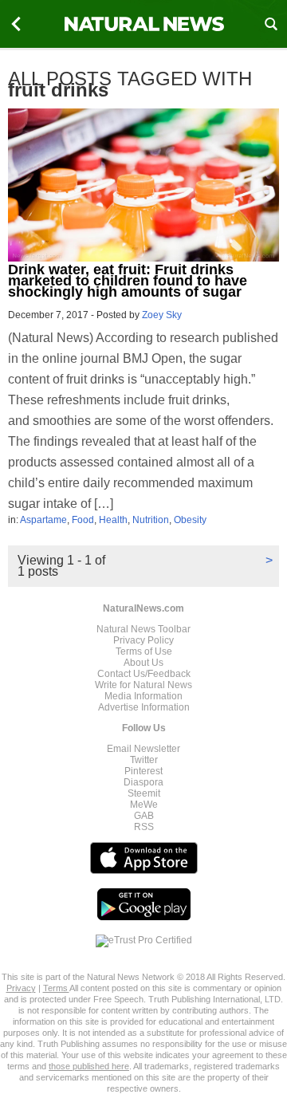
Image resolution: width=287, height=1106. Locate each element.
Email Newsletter (143, 748)
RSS (144, 826)
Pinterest (143, 771)
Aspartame (43, 519)
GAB (144, 815)
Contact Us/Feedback (144, 673)
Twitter (144, 760)
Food (83, 519)
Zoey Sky (162, 315)
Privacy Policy (143, 640)
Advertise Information (144, 707)
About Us (143, 662)
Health (113, 519)
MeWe (144, 804)
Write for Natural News (143, 685)
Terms (56, 988)
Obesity (190, 519)
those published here (89, 1066)
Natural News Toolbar (143, 629)
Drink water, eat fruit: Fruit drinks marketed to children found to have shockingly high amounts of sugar (127, 281)
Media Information (143, 696)
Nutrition (150, 519)
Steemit (144, 793)
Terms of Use (144, 651)
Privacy (21, 988)
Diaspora (143, 782)
